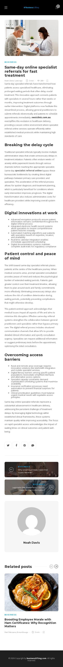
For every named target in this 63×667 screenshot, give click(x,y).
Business (11, 62)
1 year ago (18, 81)
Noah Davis (9, 81)
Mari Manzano (10, 632)
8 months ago (22, 632)
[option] (31, 603)
